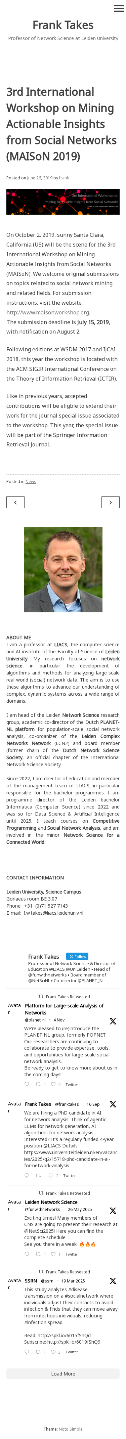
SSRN (31, 1280)
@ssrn (47, 1281)
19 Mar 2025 (73, 1281)
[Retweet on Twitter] (41, 996)
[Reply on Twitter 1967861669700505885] (28, 1176)
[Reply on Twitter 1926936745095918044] (28, 1254)
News (31, 481)
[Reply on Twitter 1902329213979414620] (28, 1352)
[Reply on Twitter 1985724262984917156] (28, 1084)
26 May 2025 (80, 1209)
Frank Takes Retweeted (68, 997)
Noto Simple (71, 1429)
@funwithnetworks (42, 1209)
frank (64, 178)
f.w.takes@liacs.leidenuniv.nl (53, 913)
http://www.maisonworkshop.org (47, 312)
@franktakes (67, 1104)
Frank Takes (63, 24)
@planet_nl (35, 1020)
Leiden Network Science (51, 1202)
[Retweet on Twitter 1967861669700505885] (40, 1176)
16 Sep (93, 1104)
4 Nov (59, 1020)
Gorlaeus (16, 899)
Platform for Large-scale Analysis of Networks (64, 1009)
